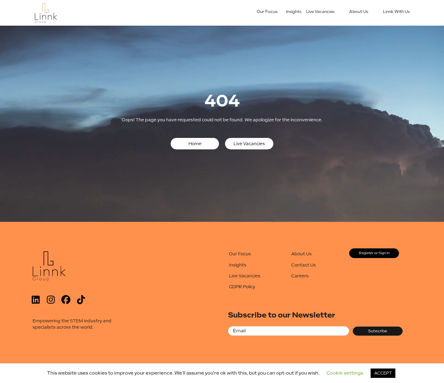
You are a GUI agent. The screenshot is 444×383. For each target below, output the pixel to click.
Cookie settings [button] (345, 373)
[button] (195, 143)
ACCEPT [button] (383, 373)
